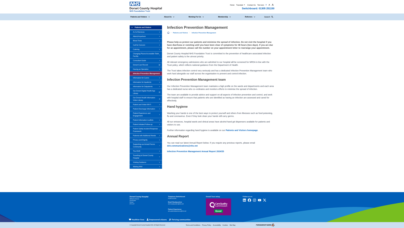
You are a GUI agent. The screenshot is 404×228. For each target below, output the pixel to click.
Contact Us (251, 5)
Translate (239, 5)
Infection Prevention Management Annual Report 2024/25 (195, 151)
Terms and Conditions (193, 225)
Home (232, 5)
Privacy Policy (206, 225)
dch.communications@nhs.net (182, 146)
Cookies (225, 225)
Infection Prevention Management (204, 33)
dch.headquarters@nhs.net (176, 204)
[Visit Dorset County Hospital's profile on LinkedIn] (244, 200)
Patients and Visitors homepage (242, 130)
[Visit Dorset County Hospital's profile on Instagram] (254, 200)
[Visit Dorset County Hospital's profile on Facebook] (249, 200)
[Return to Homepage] (146, 7)
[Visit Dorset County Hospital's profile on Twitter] (264, 200)
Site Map (232, 225)
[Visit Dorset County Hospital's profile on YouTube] (259, 200)
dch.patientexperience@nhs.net (177, 211)
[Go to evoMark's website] (265, 225)
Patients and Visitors (180, 33)
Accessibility (217, 225)
